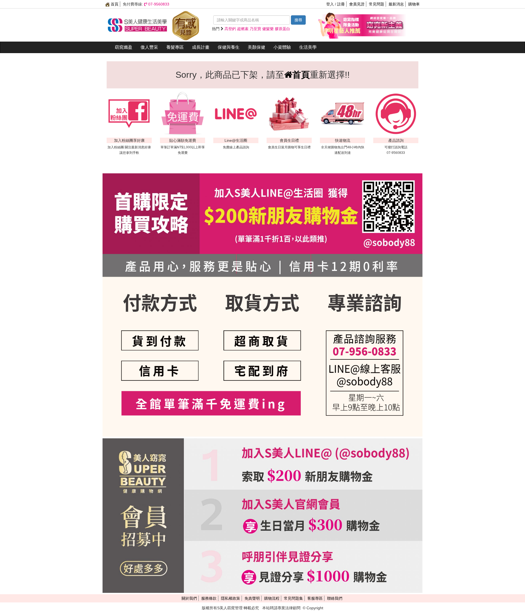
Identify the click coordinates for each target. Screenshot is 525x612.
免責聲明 (252, 598)
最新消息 (396, 4)
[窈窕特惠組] (340, 24)
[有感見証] (185, 24)
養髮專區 (175, 47)
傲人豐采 (149, 47)
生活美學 (308, 47)
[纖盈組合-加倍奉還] (384, 24)
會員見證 (356, 4)
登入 (330, 4)
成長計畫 (200, 47)
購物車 (414, 4)
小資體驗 (282, 47)
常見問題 (376, 4)
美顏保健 (256, 47)
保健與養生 (229, 47)
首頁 (114, 4)
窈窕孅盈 (123, 47)
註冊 (341, 4)
